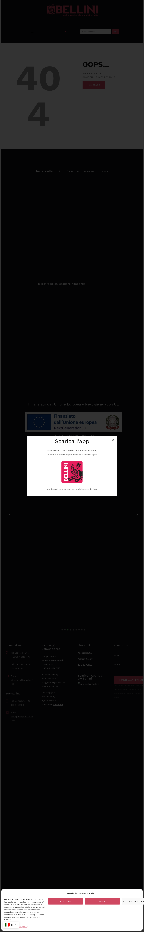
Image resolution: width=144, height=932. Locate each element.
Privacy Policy (22, 926)
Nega (102, 901)
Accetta (65, 901)
